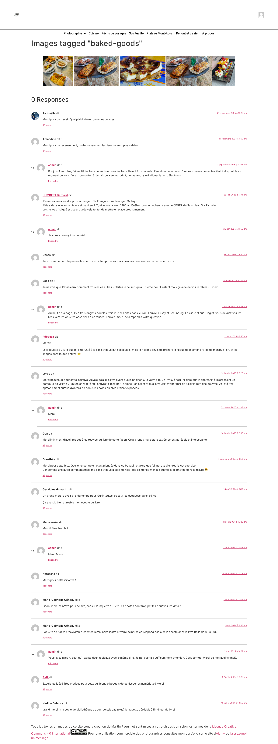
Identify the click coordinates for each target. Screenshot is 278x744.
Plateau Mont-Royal (160, 33)
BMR (46, 677)
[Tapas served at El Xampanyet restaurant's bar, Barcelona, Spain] (58, 71)
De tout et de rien (187, 33)
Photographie (73, 33)
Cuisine (94, 33)
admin (52, 165)
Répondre (47, 125)
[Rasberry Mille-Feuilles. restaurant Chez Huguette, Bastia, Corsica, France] (223, 71)
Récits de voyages (114, 33)
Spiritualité (136, 33)
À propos (208, 33)
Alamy (220, 733)
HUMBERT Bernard (55, 195)
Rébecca (48, 336)
